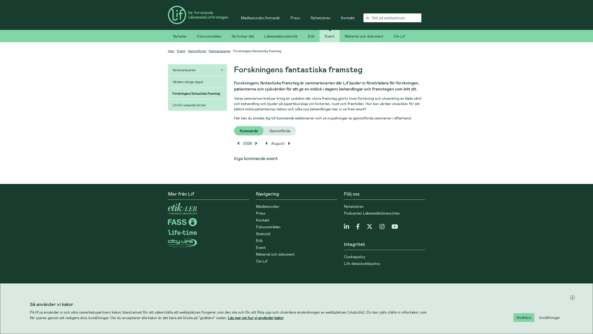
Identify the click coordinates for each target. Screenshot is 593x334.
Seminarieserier (219, 51)
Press (295, 18)
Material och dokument (364, 36)
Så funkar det (243, 36)
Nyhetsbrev (320, 18)
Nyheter (180, 36)
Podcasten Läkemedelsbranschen (372, 213)
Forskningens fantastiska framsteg (196, 93)
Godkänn (523, 317)
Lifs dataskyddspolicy (362, 263)
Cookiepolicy (355, 256)
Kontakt (348, 18)
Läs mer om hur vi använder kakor (256, 317)
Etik (311, 36)
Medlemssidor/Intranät (260, 18)
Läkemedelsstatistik (281, 36)
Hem (171, 51)
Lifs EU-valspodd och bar (189, 105)
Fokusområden (209, 36)
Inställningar (549, 317)
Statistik (263, 233)
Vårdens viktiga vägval (188, 82)
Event (329, 36)
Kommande (249, 130)
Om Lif (399, 36)
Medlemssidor (267, 206)
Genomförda (197, 51)
